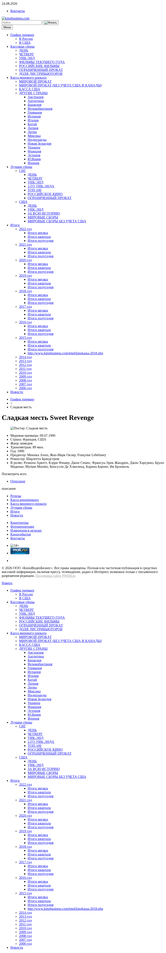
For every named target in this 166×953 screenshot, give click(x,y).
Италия (33, 120)
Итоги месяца (38, 233)
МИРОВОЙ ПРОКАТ (35, 81)
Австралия (35, 97)
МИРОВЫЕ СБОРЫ (43, 217)
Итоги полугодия (40, 240)
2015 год (25, 337)
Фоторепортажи (22, 526)
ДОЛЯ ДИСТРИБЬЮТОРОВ (40, 73)
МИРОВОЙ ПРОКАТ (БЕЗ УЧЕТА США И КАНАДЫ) (60, 85)
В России (26, 39)
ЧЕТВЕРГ (26, 54)
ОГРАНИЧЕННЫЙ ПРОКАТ (41, 70)
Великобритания (40, 108)
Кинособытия (20, 534)
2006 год (25, 388)
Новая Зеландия (39, 143)
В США (25, 42)
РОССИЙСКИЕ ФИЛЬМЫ (39, 66)
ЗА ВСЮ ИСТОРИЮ (44, 213)
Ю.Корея (34, 159)
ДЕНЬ (23, 50)
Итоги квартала (39, 237)
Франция (34, 151)
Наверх (7, 583)
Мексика (34, 136)
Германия (35, 112)
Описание (17, 481)
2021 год (25, 244)
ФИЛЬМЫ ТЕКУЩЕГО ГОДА (42, 62)
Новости (16, 392)
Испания (34, 116)
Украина (34, 147)
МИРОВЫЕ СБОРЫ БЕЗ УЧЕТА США (57, 221)
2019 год (25, 275)
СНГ (22, 171)
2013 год (25, 361)
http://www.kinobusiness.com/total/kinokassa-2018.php (65, 353)
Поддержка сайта (48, 576)
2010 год (25, 372)
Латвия (33, 128)
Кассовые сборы (22, 46)
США (23, 202)
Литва (32, 132)
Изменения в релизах (26, 530)
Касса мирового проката (28, 77)
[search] (51, 22)
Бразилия (34, 105)
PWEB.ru (68, 576)
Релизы (15, 496)
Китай (32, 124)
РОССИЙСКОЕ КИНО (45, 194)
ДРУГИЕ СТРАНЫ (33, 93)
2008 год (25, 380)
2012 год (25, 365)
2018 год (25, 291)
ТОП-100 (34, 190)
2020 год (25, 260)
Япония (33, 163)
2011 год (25, 369)
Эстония (34, 155)
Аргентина (36, 101)
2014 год (25, 357)
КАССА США (29, 89)
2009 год (25, 376)
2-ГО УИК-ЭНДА (41, 186)
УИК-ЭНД (27, 58)
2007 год (25, 384)
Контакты (17, 11)
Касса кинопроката (24, 500)
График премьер (22, 35)
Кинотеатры (19, 522)
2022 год (25, 229)
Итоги (15, 225)
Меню (7, 27)
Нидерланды (37, 139)
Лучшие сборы (21, 167)
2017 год (25, 306)
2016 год (25, 322)
